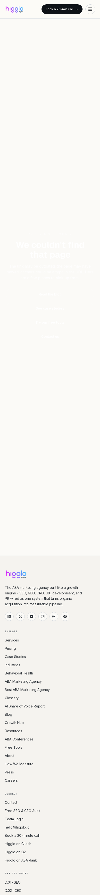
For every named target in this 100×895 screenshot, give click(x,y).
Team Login (14, 819)
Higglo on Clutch (18, 844)
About (9, 756)
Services (12, 640)
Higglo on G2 (15, 852)
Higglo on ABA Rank (21, 860)
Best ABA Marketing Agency (27, 690)
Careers (11, 780)
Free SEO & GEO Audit (22, 811)
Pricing (10, 648)
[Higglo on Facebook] (65, 616)
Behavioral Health (19, 673)
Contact (11, 802)
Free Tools (13, 747)
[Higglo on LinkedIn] (9, 616)
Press (9, 772)
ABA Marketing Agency (23, 681)
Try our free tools (50, 322)
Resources (13, 731)
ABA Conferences (19, 739)
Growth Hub (14, 723)
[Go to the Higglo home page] (14, 9)
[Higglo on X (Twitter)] (20, 616)
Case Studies (15, 657)
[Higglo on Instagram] (42, 616)
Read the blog (50, 294)
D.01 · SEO (13, 882)
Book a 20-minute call (22, 835)
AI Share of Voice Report (25, 706)
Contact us (50, 336)
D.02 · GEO (13, 890)
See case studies (50, 308)
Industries (12, 665)
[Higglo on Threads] (54, 616)
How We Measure (19, 764)
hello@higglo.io (17, 827)
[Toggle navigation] (90, 9)
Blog (8, 714)
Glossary (12, 698)
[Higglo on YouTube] (31, 616)
